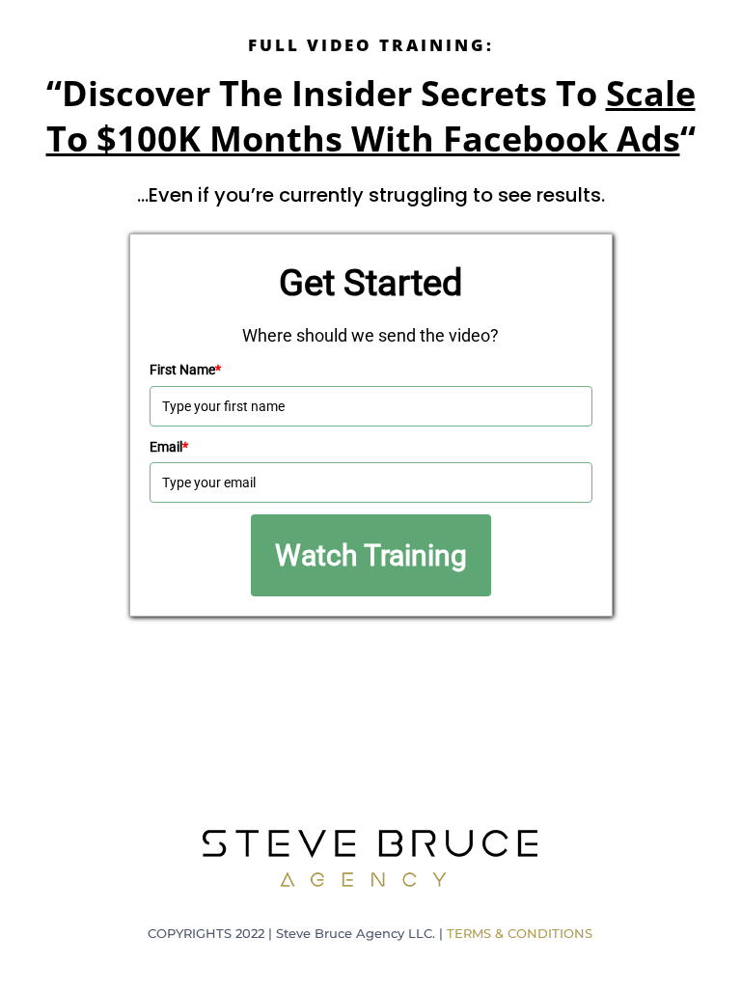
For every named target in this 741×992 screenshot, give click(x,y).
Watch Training (371, 555)
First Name (185, 369)
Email (169, 447)
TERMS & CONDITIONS (519, 933)
